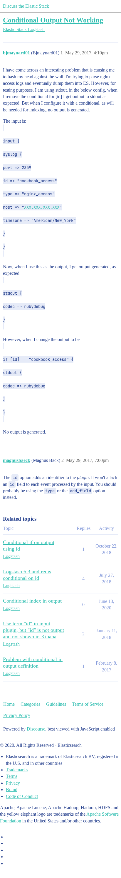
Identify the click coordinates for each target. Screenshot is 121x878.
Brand (11, 789)
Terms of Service (87, 704)
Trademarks (17, 769)
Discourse (36, 728)
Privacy (13, 783)
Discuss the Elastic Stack (26, 6)
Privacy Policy (16, 715)
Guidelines (56, 704)
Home (9, 704)
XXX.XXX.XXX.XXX (41, 207)
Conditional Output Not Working (53, 20)
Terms (11, 776)
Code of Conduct (22, 796)
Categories (30, 704)
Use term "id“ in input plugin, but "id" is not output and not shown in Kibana (33, 630)
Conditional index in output (32, 601)
